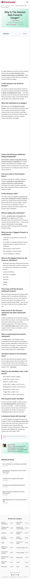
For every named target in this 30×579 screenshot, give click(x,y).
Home (2, 5)
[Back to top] (26, 576)
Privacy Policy (5, 576)
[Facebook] (11, 574)
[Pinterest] (18, 574)
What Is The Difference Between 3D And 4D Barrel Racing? (13, 492)
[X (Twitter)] (16, 574)
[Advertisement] (15, 54)
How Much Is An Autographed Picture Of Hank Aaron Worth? (14, 471)
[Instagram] (14, 574)
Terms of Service (13, 576)
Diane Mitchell (16, 20)
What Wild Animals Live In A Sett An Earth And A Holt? (15, 500)
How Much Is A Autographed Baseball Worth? (14, 485)
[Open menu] (27, 2)
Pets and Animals (9, 5)
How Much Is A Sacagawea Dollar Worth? (13, 478)
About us (20, 576)
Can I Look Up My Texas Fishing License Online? (15, 464)
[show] (24, 33)
